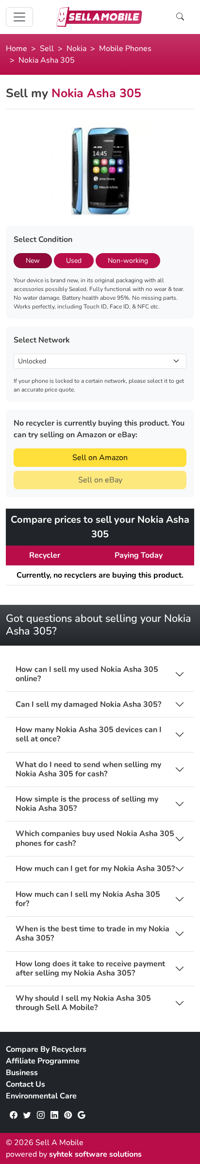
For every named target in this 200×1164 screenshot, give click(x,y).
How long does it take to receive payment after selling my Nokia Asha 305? (90, 968)
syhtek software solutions (95, 1154)
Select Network (42, 340)
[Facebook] (13, 1115)
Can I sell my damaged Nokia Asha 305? (88, 704)
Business (22, 1072)
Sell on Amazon (100, 457)
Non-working (128, 260)
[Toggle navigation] (19, 17)
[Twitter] (27, 1115)
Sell (47, 48)
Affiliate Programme (43, 1061)
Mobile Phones (125, 48)
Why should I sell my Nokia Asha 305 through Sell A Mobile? (83, 1003)
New (33, 260)
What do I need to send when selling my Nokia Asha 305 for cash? (88, 769)
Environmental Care (41, 1096)
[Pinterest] (68, 1115)
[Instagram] (41, 1115)
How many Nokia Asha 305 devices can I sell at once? (89, 734)
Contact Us (25, 1084)
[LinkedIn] (54, 1115)
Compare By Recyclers (46, 1049)
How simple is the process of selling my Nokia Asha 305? (87, 804)
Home (16, 48)
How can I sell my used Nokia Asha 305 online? (87, 674)
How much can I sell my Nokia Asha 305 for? (88, 899)
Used (74, 260)
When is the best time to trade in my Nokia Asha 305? (92, 933)
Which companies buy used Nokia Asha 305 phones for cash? (95, 838)
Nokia (76, 48)
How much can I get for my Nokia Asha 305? (95, 868)
